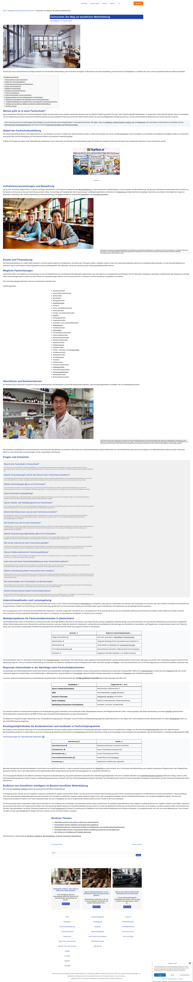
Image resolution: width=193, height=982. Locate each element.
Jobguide (98, 927)
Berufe (169, 671)
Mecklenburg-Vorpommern (62, 705)
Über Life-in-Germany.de (67, 941)
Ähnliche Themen (11, 106)
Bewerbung (142, 122)
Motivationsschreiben (100, 194)
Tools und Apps (128, 936)
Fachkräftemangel (53, 660)
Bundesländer (174, 719)
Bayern (54, 689)
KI (124, 649)
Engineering (59, 808)
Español (67, 961)
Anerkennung (80, 732)
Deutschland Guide (97, 941)
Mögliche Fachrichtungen (13, 88)
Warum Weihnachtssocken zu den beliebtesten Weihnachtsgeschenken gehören (96, 893)
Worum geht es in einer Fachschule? (16, 80)
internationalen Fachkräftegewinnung (18, 125)
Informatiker (57, 330)
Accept (160, 975)
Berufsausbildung (85, 189)
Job (133, 122)
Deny (172, 975)
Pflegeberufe (101, 697)
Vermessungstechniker (60, 372)
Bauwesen (127, 673)
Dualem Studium (119, 122)
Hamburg (61, 701)
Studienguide (97, 922)
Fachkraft (59, 836)
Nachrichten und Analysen (98, 936)
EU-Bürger (115, 757)
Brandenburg (78, 705)
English (67, 951)
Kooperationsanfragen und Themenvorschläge (61, 125)
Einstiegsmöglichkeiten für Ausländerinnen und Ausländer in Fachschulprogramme (31, 102)
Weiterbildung (85, 604)
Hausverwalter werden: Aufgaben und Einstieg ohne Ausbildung (76, 825)
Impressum (180, 978)
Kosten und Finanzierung (13, 86)
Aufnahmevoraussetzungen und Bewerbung (19, 84)
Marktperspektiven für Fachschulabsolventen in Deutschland (24, 97)
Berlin (54, 701)
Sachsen (55, 697)
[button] (190, 963)
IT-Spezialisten (77, 673)
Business (112, 3)
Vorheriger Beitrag (56, 844)
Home (67, 917)
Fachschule (66, 836)
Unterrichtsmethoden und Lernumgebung (18, 95)
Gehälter (169, 711)
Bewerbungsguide (97, 931)
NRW (54, 693)
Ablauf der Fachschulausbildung (15, 82)
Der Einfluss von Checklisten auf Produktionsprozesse (72, 832)
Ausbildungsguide (97, 917)
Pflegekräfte (99, 768)
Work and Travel (128, 931)
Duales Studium (94, 3)
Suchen (53, 852)
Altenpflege (118, 637)
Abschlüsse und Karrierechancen (15, 91)
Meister (116, 662)
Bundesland (72, 684)
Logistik (113, 693)
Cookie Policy (164, 978)
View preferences (184, 975)
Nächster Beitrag (137, 844)
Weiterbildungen (128, 922)
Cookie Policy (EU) (67, 931)
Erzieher (55, 315)
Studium (104, 3)
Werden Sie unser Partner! (67, 946)
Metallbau (110, 697)
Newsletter (67, 922)
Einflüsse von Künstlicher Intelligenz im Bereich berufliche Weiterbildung (28, 104)
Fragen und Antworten (12, 93)
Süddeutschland (146, 671)
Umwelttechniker (58, 367)
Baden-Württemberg (66, 689)
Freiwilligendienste (128, 927)
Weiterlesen (65, 904)
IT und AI (128, 917)
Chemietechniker (58, 303)
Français (67, 956)
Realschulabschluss (153, 730)
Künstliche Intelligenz (20, 789)
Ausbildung (84, 3)
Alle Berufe (97, 946)
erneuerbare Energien (127, 645)
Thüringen (64, 697)
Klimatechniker (74, 350)
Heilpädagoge (57, 325)
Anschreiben (85, 194)
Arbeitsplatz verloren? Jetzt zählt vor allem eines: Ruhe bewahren (76, 822)
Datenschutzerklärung (172, 978)
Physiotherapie (129, 637)
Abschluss (30, 836)
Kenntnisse (124, 134)
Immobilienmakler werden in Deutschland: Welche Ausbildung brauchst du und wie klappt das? (86, 830)
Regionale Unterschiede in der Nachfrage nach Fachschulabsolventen (27, 99)
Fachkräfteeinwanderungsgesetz (151, 776)
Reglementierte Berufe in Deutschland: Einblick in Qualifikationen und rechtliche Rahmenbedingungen (89, 827)
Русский (67, 966)
